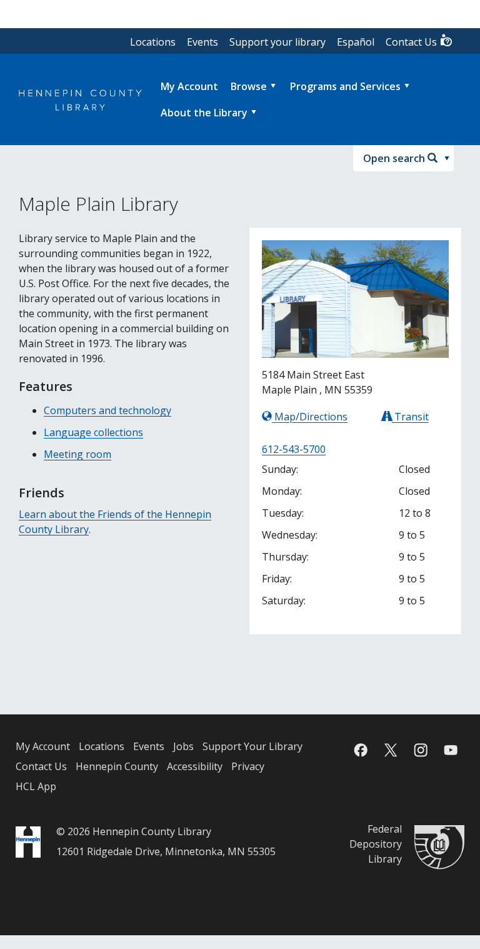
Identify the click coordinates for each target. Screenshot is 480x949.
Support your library (277, 42)
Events (202, 42)
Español (355, 42)
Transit (410, 417)
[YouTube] (450, 750)
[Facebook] (360, 750)
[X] (390, 750)
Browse (249, 86)
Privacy (247, 766)
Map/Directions (310, 417)
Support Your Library (252, 746)
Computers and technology (107, 410)
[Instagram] (420, 750)
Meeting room (77, 454)
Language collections (93, 432)
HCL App (36, 786)
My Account (43, 746)
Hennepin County (117, 766)
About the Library (204, 112)
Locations (153, 42)
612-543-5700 (294, 449)
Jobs (183, 746)
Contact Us (412, 42)
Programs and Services (345, 86)
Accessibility (194, 766)
